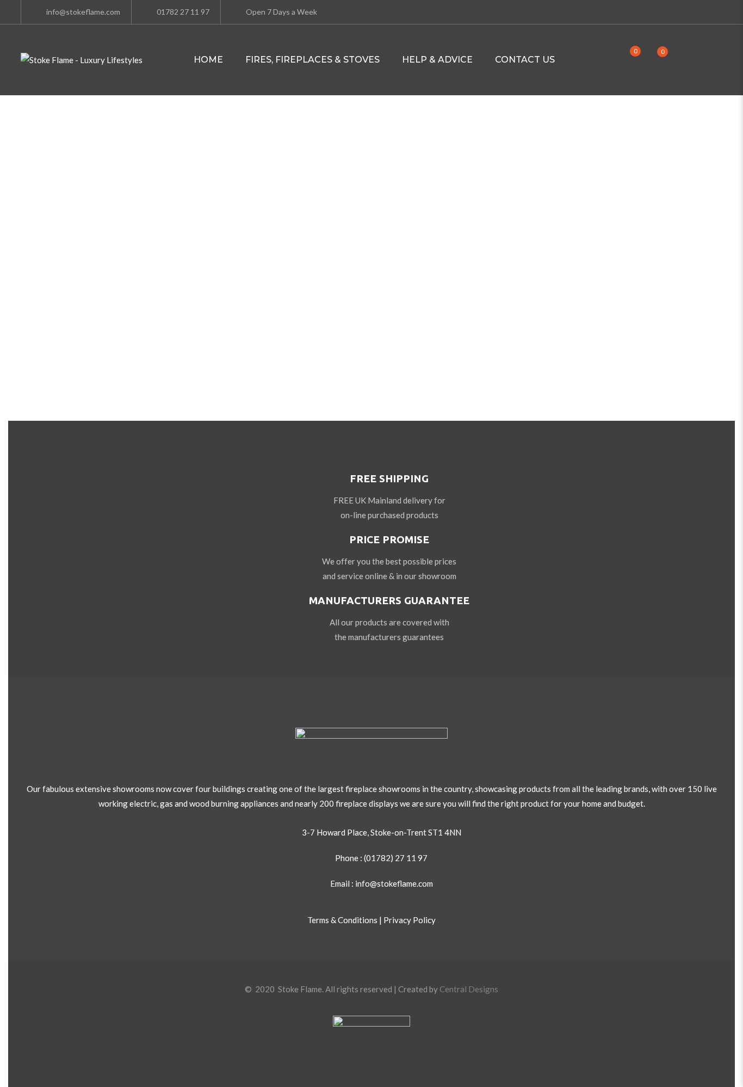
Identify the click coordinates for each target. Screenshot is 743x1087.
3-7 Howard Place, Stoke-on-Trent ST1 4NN (381, 832)
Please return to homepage (372, 346)
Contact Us (525, 59)
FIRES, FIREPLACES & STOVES (312, 59)
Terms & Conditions (342, 920)
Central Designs (468, 989)
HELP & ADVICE (437, 59)
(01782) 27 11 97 (396, 858)
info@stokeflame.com (83, 11)
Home (208, 59)
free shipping (389, 478)
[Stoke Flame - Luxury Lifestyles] (82, 60)
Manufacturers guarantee (389, 600)
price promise (389, 539)
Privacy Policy (409, 920)
